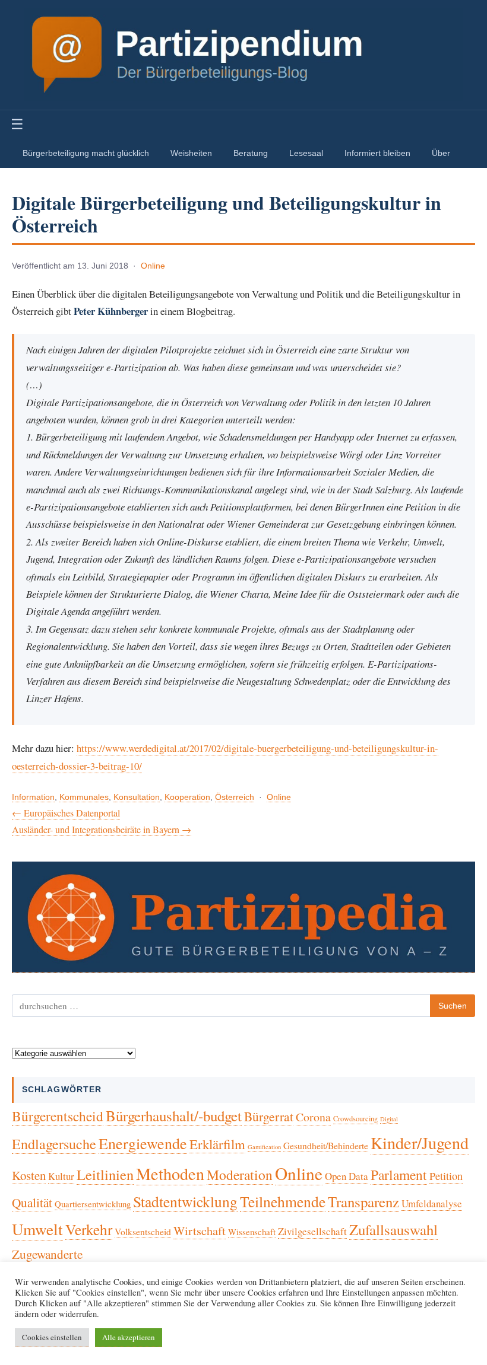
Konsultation (136, 797)
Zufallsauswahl (393, 1229)
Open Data (346, 1176)
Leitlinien (105, 1174)
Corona (313, 1117)
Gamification (264, 1147)
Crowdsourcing (355, 1119)
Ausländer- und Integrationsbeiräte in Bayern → (101, 829)
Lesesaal (306, 153)
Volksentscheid (143, 1231)
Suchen (452, 1005)
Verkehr (88, 1229)
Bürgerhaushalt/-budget (174, 1115)
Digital (389, 1119)
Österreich (234, 797)
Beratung (250, 153)
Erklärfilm (217, 1144)
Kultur (61, 1176)
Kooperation (187, 797)
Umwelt (37, 1229)
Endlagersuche (54, 1143)
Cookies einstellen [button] (52, 1337)
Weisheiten (191, 153)
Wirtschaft (199, 1231)
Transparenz (363, 1201)
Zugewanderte (47, 1254)
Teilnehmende (282, 1201)
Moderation (240, 1174)
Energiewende (143, 1143)
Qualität (32, 1202)
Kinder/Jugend (420, 1142)
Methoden (170, 1173)
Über (441, 153)
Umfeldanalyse (431, 1203)
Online (153, 265)
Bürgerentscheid (57, 1115)
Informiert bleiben (377, 153)
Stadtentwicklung (185, 1201)
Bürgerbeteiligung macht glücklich (86, 153)
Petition (446, 1176)
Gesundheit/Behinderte (325, 1145)
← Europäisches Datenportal (66, 812)
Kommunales (84, 797)
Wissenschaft (252, 1232)
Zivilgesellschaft (312, 1231)
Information (33, 797)
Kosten (29, 1175)
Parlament (399, 1174)
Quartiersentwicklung (93, 1204)
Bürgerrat (268, 1116)
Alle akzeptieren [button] (128, 1337)
